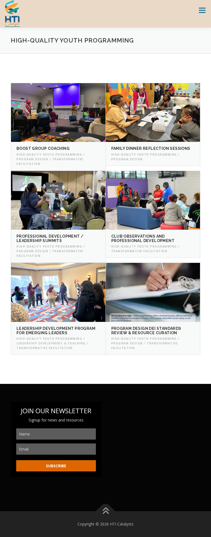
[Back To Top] (105, 511)
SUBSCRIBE (56, 465)
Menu (202, 10)
